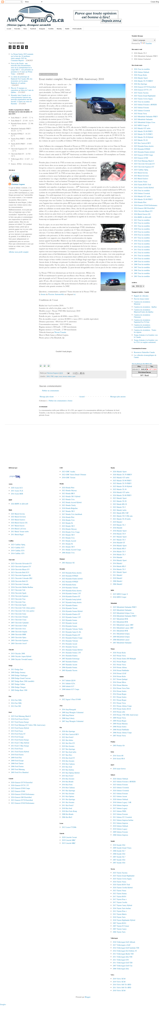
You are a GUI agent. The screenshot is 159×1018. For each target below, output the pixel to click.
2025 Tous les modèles (142, 101)
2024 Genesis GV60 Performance (145, 205)
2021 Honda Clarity (69, 505)
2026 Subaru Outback (141, 72)
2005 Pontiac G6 (119, 745)
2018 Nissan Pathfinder (121, 670)
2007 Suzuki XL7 (119, 857)
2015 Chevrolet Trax (18, 599)
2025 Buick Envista (141, 172)
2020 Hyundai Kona (69, 584)
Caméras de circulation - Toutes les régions (145, 331)
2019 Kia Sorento (68, 746)
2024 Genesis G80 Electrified (144, 208)
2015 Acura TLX (17, 490)
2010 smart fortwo (119, 768)
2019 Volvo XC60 (119, 978)
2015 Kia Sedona (68, 770)
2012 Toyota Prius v (120, 911)
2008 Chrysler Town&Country (21, 659)
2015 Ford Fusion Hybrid (20, 728)
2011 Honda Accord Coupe (71, 549)
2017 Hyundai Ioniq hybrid (71, 599)
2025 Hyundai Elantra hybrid (144, 152)
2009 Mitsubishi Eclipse (121, 636)
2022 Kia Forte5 (67, 737)
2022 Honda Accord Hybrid (71, 502)
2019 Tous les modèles (142, 232)
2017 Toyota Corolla (120, 902)
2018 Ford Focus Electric (20, 719)
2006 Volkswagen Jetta (121, 968)
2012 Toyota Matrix (120, 914)
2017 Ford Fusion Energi (20, 722)
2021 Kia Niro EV (68, 743)
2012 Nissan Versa (119, 703)
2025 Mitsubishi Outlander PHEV (146, 116)
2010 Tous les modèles (142, 258)
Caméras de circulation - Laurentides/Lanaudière (142, 326)
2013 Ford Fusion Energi (20, 740)
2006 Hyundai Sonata (69, 667)
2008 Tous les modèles (142, 264)
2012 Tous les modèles (142, 252)
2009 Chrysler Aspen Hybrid (21, 656)
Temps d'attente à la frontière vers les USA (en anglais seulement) (146, 341)
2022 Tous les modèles (142, 223)
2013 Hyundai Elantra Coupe (72, 638)
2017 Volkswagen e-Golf (121, 945)
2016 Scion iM (118, 755)
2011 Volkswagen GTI (121, 960)
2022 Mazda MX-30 (120, 504)
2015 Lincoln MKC (69, 843)
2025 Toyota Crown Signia (143, 98)
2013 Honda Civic (68, 538)
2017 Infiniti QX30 (68, 680)
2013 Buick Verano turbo (20, 531)
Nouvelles (17, 29)
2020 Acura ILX (17, 487)
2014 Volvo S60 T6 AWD (122, 984)
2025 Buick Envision (141, 175)
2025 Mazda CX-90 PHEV (143, 131)
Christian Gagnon (18, 184)
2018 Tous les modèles (142, 235)
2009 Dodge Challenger (19, 675)
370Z (52, 376)
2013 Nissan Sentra (119, 697)
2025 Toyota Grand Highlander (145, 96)
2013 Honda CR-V (68, 535)
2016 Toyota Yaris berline (122, 908)
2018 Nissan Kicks (119, 676)
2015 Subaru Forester (120, 814)
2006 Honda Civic (68, 552)
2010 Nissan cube (119, 712)
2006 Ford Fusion (17, 766)
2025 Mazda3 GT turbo (142, 128)
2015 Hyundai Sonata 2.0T (71, 617)
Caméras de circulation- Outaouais (142, 316)
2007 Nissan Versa (119, 735)
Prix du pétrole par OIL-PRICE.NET (142, 363)
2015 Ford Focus (17, 731)
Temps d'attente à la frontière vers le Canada (146, 336)
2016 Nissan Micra (119, 682)
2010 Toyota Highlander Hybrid (124, 920)
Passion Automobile (56, 294)
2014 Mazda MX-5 (119, 566)
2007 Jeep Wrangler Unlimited (72, 721)
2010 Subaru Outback (120, 826)
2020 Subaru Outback (120, 799)
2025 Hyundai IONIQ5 (142, 149)
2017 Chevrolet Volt (18, 590)
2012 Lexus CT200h (69, 827)
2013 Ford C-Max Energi (20, 746)
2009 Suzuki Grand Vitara (122, 848)
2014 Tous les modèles (142, 246)
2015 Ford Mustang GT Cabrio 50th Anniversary (28, 725)
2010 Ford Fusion (17, 754)
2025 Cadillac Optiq (141, 170)
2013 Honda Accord (69, 541)
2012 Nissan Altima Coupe (122, 706)
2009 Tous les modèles (142, 261)
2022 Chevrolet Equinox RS (21, 575)
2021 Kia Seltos (67, 740)
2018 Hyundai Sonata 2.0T (71, 593)
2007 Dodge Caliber (18, 684)
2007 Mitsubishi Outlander (122, 642)
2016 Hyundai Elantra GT (71, 614)
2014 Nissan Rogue (119, 694)
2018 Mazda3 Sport (120, 531)
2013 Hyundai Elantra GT (71, 635)
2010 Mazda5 (117, 578)
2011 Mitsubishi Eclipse (121, 633)
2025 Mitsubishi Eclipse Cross (144, 122)
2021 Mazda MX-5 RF (121, 513)
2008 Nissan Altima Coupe (122, 732)
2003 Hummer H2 (68, 562)
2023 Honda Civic (68, 499)
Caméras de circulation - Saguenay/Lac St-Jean (142, 321)
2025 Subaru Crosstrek (142, 110)
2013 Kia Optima (68, 796)
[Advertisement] (82, 52)
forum (43, 294)
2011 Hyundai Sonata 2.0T (71, 652)
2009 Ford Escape (17, 760)
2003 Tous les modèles (142, 276)
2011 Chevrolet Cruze (18, 619)
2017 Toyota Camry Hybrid (122, 905)
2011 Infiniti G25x (68, 683)
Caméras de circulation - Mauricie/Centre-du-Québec (143, 311)
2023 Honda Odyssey (69, 490)
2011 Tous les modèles (142, 255)
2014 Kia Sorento (68, 778)
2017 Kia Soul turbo (69, 752)
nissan (65, 376)
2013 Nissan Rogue (119, 700)
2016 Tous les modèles (142, 241)
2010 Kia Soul (67, 808)
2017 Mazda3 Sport (120, 536)
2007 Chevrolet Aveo (18, 628)
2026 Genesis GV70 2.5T (143, 90)
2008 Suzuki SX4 (119, 854)
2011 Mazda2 (117, 575)
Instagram (42, 29)
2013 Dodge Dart (17, 669)
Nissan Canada (60, 332)
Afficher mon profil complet (18, 252)
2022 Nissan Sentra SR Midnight (124, 658)
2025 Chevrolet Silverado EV (144, 164)
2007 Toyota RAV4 (119, 923)
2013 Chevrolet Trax (18, 602)
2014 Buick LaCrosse (18, 528)
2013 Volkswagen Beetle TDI (123, 954)
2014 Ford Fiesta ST (18, 734)
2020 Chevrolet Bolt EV (19, 581)
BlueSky (59, 29)
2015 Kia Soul (67, 767)
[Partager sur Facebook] (81, 373)
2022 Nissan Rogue (119, 661)
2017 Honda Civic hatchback (72, 514)
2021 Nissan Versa (119, 664)
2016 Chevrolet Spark (18, 593)
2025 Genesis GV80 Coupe (143, 155)
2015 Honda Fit (67, 523)
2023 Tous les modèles (142, 220)
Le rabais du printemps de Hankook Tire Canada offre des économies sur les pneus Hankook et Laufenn (21, 79)
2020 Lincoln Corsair (69, 837)
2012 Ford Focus (17, 748)
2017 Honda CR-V (68, 511)
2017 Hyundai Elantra (69, 605)
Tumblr (67, 29)
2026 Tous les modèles (142, 69)
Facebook (33, 29)
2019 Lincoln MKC (69, 840)
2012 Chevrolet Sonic (18, 614)
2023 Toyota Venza (119, 890)
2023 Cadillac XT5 (17, 547)
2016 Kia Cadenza (68, 764)
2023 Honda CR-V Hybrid (71, 496)
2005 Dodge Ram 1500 (19, 690)
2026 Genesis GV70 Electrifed (21, 782)
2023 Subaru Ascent (120, 796)
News (25, 29)
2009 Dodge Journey (18, 672)
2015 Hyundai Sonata (69, 620)
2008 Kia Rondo (67, 814)
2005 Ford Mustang (18, 769)
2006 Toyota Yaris (119, 932)
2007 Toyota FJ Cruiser (121, 926)
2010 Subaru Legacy (120, 829)
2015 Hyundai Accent (69, 623)
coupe (56, 376)
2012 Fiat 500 (16, 706)
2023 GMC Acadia (68, 471)
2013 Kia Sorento (68, 793)
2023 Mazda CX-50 (119, 501)
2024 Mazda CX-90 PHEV (143, 199)
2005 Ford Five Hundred (19, 772)
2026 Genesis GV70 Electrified (145, 87)
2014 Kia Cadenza (68, 787)
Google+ (3, 1004)
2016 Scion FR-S (119, 758)
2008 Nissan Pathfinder (121, 729)
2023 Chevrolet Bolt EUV (20, 572)
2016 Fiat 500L (16, 700)
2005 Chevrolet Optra (18, 637)
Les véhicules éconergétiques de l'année (145, 356)
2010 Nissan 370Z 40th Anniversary (125, 715)
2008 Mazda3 (117, 581)
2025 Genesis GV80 (141, 158)
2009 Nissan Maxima (120, 723)
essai (60, 376)
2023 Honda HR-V (68, 493)
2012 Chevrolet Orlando (19, 617)
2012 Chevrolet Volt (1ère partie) (22, 611)
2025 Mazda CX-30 (141, 140)
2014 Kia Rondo (67, 781)
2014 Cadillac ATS (17, 553)
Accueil (9, 29)
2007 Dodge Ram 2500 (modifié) (22, 681)
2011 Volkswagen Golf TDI (122, 962)
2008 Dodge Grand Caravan (21, 678)
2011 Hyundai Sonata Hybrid (72, 650)
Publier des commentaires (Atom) (60, 400)
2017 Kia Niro (67, 755)
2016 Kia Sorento (68, 761)
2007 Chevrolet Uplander (20, 622)
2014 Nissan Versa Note (121, 688)
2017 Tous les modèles (142, 238)
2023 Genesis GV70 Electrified (22, 800)
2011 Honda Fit (67, 544)
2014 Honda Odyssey (69, 529)
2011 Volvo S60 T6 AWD (122, 987)
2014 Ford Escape (17, 737)
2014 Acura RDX (17, 493)
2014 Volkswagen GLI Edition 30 (125, 951)
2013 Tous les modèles (142, 249)
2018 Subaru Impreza (120, 805)
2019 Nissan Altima (120, 667)
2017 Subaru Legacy (120, 808)
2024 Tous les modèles (142, 190)
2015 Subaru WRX (119, 811)
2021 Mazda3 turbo (119, 510)
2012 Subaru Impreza (120, 823)
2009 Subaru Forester (120, 832)
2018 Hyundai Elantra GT (71, 596)
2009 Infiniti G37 (68, 686)
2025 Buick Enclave (141, 178)
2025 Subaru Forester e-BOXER (145, 104)
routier (69, 376)
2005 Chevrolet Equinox (19, 640)
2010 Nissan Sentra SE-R (122, 709)
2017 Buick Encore (17, 525)
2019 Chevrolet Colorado (20, 584)
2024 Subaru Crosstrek (142, 193)
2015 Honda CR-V (68, 526)
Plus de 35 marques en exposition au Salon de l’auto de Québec (22, 90)
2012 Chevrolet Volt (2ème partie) (23, 608)
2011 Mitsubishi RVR (120, 631)
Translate (148, 43)
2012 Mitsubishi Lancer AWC (123, 628)
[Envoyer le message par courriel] (68, 373)
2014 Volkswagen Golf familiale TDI (126, 948)
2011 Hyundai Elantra (69, 655)
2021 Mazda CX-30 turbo (122, 519)
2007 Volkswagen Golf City (122, 965)
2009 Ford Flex (16, 757)
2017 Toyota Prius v (120, 899)
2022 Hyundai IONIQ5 (70, 581)
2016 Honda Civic (68, 520)
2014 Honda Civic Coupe (71, 532)
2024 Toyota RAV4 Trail (142, 184)
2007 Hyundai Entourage (71, 658)
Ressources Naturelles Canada (144, 352)
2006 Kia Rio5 (67, 817)
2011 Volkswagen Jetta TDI (122, 957)
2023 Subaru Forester (120, 793)
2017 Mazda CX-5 (119, 539)
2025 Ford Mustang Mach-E (144, 161)
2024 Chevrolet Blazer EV (143, 211)
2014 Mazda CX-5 (119, 569)
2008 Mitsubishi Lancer (121, 639)
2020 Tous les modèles (142, 229)
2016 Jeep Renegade (69, 709)
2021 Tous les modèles (142, 226)
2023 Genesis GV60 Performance (22, 803)
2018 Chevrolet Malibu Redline (22, 587)
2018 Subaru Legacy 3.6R (122, 802)
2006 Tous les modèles (142, 270)
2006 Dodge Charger (18, 687)
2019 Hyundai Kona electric (72, 590)
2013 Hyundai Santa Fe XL (71, 632)
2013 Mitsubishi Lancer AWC (123, 625)
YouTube (51, 29)
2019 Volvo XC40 (119, 981)
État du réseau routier (141, 299)
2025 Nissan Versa (140, 113)
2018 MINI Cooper (119, 597)
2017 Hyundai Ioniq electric (72, 602)
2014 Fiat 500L (16, 703)
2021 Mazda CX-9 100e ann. (123, 516)
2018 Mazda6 (117, 528)
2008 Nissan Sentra (119, 726)
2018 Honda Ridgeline (70, 508)
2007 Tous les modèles (142, 267)
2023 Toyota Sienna (120, 893)
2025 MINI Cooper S (141, 125)
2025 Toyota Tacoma (141, 93)
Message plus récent (47, 396)
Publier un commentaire (50, 390)
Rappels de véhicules (141, 296)
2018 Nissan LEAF (119, 673)
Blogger (87, 997)
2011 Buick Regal (17, 534)
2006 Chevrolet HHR (18, 634)
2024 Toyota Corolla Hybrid (144, 187)
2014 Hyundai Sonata (69, 626)
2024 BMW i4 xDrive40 (142, 217)
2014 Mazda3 (117, 563)
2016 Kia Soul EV (68, 758)
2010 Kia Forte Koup (69, 811)
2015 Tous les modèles (142, 243)
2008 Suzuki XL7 (119, 851)
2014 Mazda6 (117, 557)
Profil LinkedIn (77, 29)
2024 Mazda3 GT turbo (142, 196)
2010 (48, 376)
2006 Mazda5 (117, 584)
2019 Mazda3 (117, 522)
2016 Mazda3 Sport (120, 545)
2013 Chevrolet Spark (18, 605)
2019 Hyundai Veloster (70, 587)
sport (73, 376)
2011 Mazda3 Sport (120, 572)
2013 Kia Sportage (68, 790)
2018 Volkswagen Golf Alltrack (124, 942)
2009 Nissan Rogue (119, 721)
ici (74, 294)
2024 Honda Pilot (140, 202)
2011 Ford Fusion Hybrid (20, 751)
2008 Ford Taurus (17, 763)
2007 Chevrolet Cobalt (19, 625)
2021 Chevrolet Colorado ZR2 (21, 578)
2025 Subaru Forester (141, 107)
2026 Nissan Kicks (140, 75)
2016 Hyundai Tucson (69, 608)
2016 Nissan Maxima (120, 685)
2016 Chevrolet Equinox (19, 596)
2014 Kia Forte (67, 784)
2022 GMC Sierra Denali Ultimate (74, 474)
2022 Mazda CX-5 (119, 507)
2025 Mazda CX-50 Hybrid (143, 137)
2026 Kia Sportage (140, 84)
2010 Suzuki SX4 (119, 845)
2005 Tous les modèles (142, 273)
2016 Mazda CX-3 (119, 554)
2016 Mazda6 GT (119, 542)
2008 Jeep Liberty (68, 718)
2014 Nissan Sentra (119, 691)
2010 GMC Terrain (68, 477)
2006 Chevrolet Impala (19, 631)
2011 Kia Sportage (68, 799)
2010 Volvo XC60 (119, 990)
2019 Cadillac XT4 (17, 550)
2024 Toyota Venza (140, 181)
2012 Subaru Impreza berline (123, 820)
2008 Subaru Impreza (120, 835)
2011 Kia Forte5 (67, 805)
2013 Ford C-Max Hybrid (20, 743)
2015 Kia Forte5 (67, 776)
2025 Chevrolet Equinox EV (144, 167)
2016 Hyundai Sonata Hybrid (72, 611)
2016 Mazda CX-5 (119, 551)
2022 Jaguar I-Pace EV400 (71, 699)
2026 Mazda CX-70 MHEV (143, 81)
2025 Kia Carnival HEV (142, 143)
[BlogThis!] (76, 373)
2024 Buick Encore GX (142, 214)
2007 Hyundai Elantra (69, 661)
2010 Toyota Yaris (119, 917)
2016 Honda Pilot (68, 517)
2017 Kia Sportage (68, 749)
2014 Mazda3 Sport (120, 560)
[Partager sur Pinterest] (83, 373)
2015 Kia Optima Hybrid (71, 773)
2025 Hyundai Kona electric (144, 146)
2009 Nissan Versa (119, 718)
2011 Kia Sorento (68, 802)
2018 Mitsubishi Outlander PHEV (125, 616)
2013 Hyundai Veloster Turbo (72, 629)
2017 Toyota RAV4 (119, 896)
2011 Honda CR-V (68, 547)
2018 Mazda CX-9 (119, 534)
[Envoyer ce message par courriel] (74, 373)
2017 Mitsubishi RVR (120, 619)
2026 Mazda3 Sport (141, 78)
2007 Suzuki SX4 (119, 860)
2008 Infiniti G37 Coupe (70, 689)
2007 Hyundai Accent (69, 664)
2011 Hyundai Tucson (69, 647)
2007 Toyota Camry (120, 929)
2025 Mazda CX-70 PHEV (143, 134)
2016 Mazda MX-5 (119, 548)
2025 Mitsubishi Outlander (143, 119)
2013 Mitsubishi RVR (120, 622)
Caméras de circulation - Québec (145, 307)
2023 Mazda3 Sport (120, 498)
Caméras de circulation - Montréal (142, 303)
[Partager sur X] (79, 373)
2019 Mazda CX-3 (119, 525)
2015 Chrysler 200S (18, 653)
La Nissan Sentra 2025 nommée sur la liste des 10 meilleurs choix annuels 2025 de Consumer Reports (22, 57)
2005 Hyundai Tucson (69, 670)
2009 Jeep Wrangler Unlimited (72, 712)
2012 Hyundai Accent (69, 644)
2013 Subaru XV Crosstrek (122, 817)
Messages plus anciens (118, 396)
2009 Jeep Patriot (68, 715)
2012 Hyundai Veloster (70, 641)
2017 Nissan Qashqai (120, 679)
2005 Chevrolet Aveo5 (19, 643)
